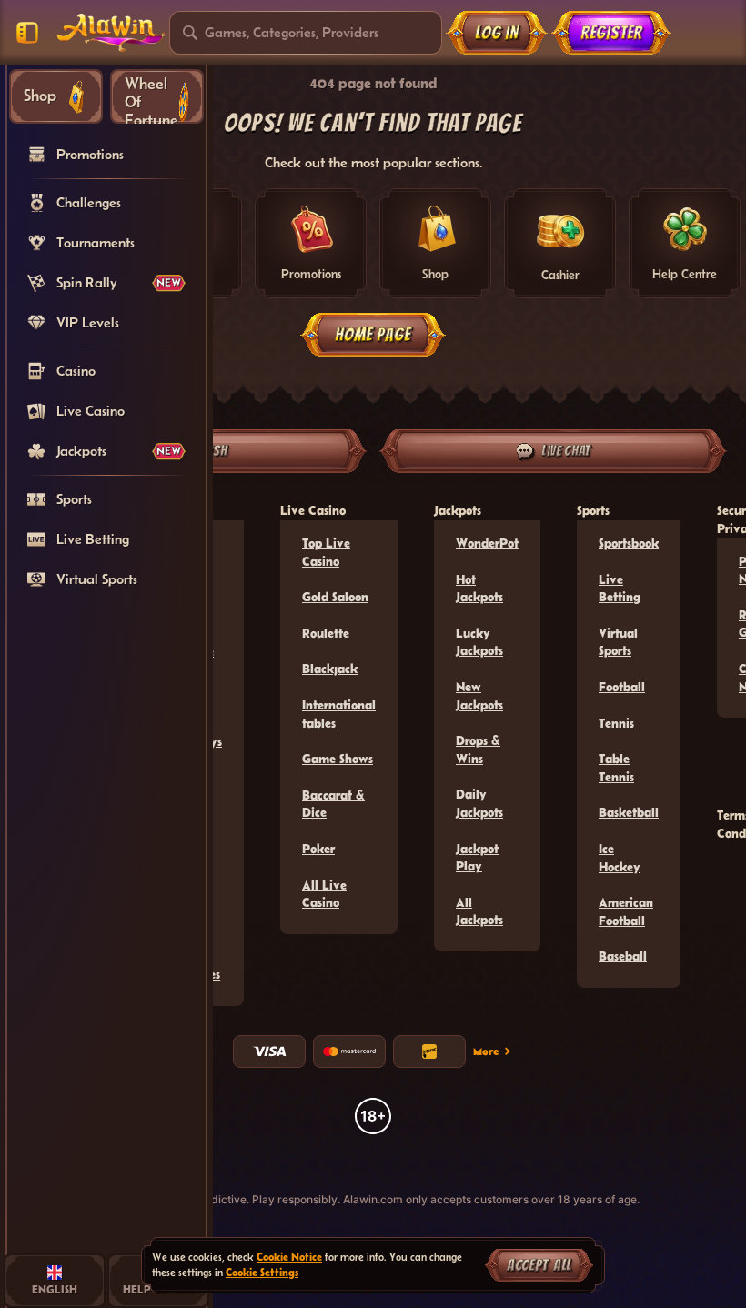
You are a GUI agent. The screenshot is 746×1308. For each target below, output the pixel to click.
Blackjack (330, 668)
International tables (339, 714)
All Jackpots (479, 911)
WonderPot (487, 543)
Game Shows (337, 758)
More (486, 1050)
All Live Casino (324, 894)
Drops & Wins (478, 749)
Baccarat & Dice (333, 804)
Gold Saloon (335, 596)
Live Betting (619, 588)
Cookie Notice (289, 1257)
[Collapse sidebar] (27, 32)
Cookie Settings (262, 1272)
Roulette (325, 633)
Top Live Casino (326, 552)
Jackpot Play (477, 857)
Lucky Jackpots (479, 642)
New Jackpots (479, 695)
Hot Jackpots (479, 588)
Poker (318, 848)
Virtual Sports (618, 642)
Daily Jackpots (479, 803)
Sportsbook (629, 543)
